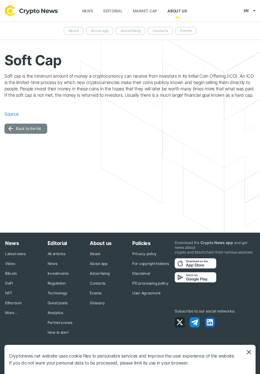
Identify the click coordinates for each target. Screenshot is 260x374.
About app (99, 30)
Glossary (97, 302)
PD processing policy (150, 283)
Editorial (113, 11)
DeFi (9, 283)
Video (10, 263)
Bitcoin (11, 273)
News (87, 11)
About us (177, 11)
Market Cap (145, 11)
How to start (58, 332)
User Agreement (146, 293)
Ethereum (13, 302)
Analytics (55, 312)
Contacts (160, 30)
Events (186, 30)
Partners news (60, 322)
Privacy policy (144, 253)
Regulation (57, 283)
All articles (56, 253)
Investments (58, 273)
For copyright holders (150, 263)
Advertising (130, 30)
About (73, 30)
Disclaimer (141, 273)
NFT (8, 293)
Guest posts (58, 302)
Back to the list (28, 128)
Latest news (15, 253)
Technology (58, 293)
